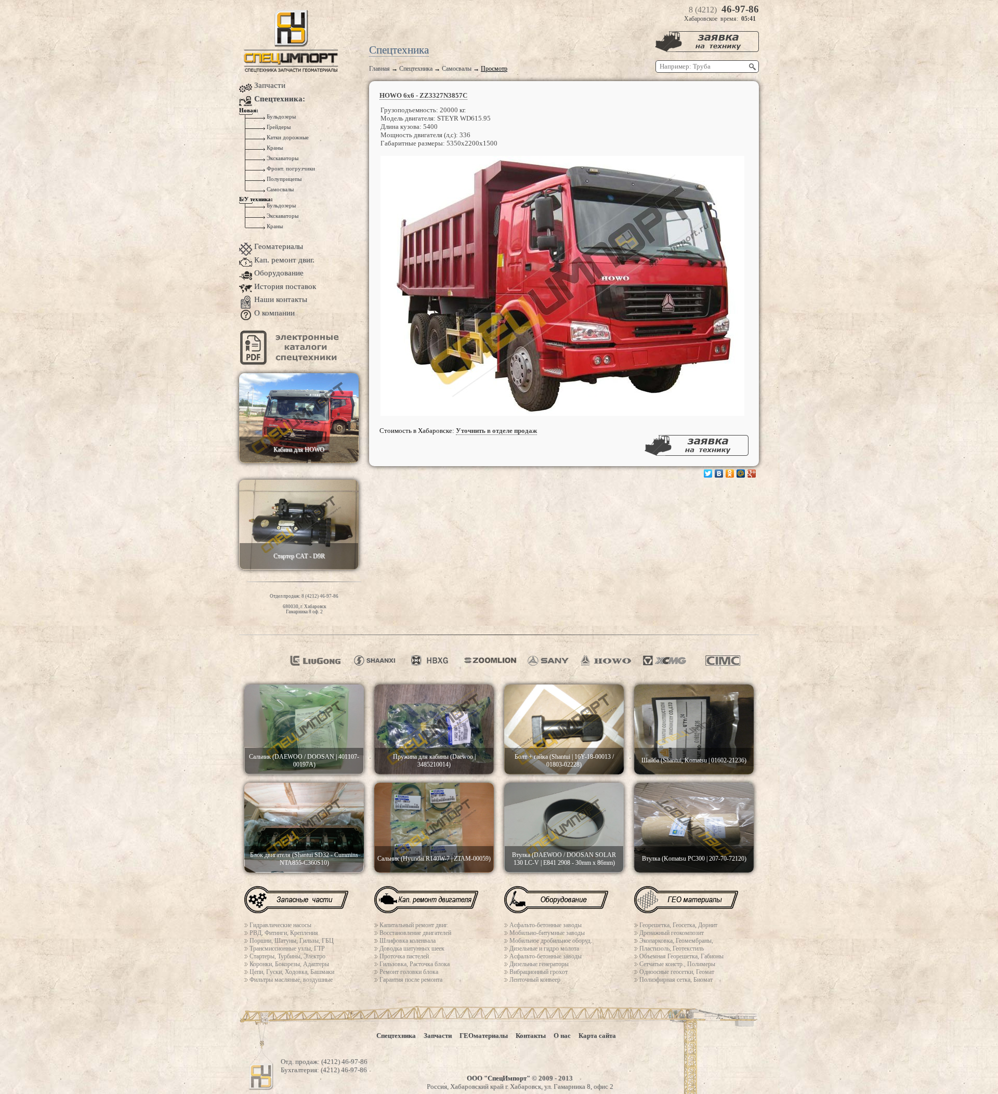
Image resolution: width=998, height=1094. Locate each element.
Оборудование (279, 273)
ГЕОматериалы (483, 1035)
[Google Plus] (751, 473)
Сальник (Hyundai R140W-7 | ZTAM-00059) (434, 858)
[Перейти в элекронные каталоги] (291, 362)
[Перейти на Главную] (291, 70)
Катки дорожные (287, 137)
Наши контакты (280, 299)
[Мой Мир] (741, 473)
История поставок (285, 286)
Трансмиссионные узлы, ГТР (287, 948)
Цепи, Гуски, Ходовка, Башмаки (292, 972)
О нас (562, 1035)
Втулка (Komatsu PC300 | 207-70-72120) (694, 858)
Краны (274, 148)
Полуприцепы (283, 179)
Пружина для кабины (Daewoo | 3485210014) (434, 760)
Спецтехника (415, 68)
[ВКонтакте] (719, 473)
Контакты (531, 1035)
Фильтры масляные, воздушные (291, 979)
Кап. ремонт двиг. (284, 260)
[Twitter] (708, 473)
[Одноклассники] (730, 473)
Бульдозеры (280, 117)
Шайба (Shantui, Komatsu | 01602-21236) (693, 760)
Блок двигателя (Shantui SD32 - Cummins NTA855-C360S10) (304, 858)
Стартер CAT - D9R (299, 556)
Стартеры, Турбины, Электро (287, 956)
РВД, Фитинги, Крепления (284, 933)
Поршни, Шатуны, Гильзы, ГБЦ (292, 940)
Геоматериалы (278, 246)
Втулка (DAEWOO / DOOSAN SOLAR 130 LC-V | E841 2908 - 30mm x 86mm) (564, 858)
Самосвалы (456, 68)
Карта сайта (597, 1035)
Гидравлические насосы (280, 925)
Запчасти (269, 85)
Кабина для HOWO (298, 449)
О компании (274, 313)
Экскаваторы (281, 158)
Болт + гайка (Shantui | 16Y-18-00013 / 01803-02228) (564, 760)
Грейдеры (278, 127)
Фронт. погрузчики (290, 169)
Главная (379, 68)
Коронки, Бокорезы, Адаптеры (289, 964)
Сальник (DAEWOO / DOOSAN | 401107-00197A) (304, 760)
